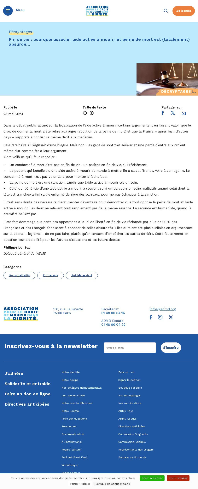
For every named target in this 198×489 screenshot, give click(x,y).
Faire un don (126, 372)
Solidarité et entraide (27, 383)
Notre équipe (70, 379)
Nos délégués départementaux (81, 387)
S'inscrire (171, 347)
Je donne (183, 11)
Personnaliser (80, 484)
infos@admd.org (163, 309)
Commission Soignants (133, 434)
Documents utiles (72, 434)
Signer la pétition (129, 379)
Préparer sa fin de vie (132, 457)
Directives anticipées (27, 404)
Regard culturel (71, 449)
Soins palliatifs (19, 275)
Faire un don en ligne (27, 394)
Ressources (68, 426)
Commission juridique (132, 441)
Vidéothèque (69, 465)
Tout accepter (152, 478)
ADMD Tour (125, 410)
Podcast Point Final (74, 457)
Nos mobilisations (130, 403)
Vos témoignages (129, 395)
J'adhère (14, 373)
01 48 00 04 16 (113, 313)
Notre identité (70, 372)
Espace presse (70, 472)
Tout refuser (178, 478)
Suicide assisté (81, 275)
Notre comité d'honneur (77, 403)
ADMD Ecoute (127, 418)
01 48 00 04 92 (113, 325)
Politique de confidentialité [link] (112, 483)
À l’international (71, 441)
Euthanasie (50, 275)
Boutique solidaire (130, 387)
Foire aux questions (74, 418)
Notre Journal (70, 410)
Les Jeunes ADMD (73, 395)
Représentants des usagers (136, 449)
